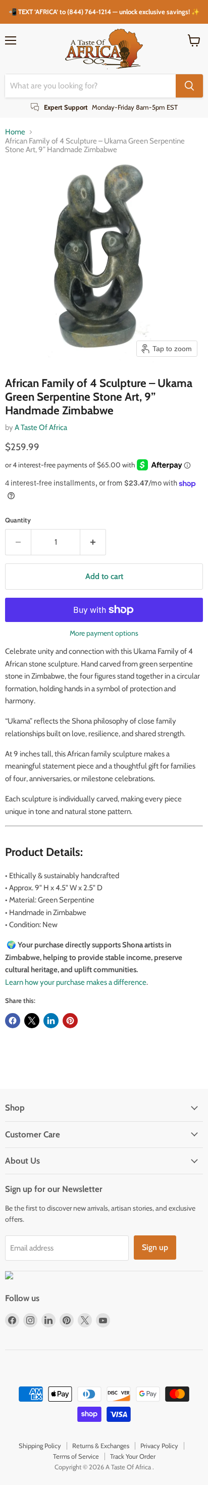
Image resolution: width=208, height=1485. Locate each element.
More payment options (104, 633)
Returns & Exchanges (100, 1446)
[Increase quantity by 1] (93, 542)
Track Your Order (132, 1456)
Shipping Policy (40, 1446)
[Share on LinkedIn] (51, 1020)
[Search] (189, 86)
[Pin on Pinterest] (70, 1020)
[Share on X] (31, 1020)
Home (15, 132)
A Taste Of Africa (41, 427)
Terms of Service (76, 1456)
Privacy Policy (159, 1446)
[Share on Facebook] (12, 1020)
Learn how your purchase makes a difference (75, 982)
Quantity (18, 520)
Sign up (155, 1247)
